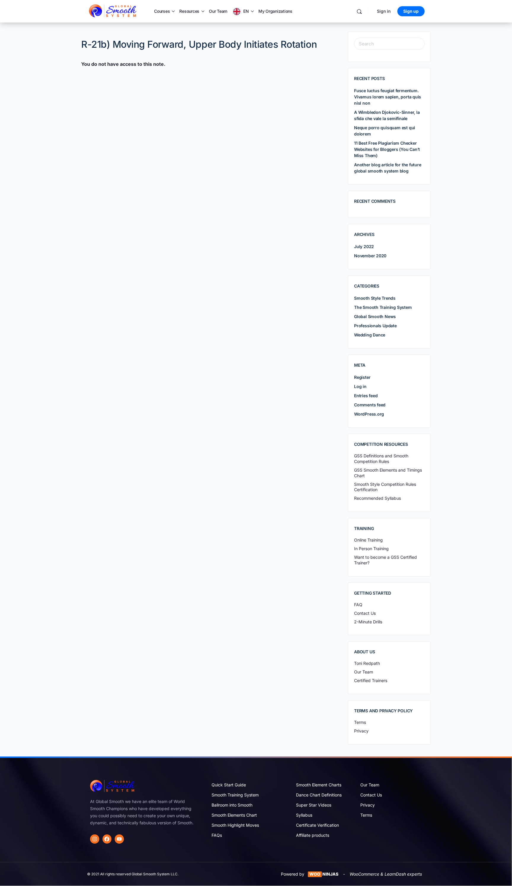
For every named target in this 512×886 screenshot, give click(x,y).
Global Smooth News (375, 316)
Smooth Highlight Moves (235, 825)
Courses (162, 11)
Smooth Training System (235, 794)
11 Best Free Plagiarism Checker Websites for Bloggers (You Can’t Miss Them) (387, 149)
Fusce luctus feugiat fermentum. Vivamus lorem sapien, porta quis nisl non (387, 97)
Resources (189, 11)
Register (362, 377)
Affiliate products (312, 835)
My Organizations (275, 11)
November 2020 (370, 255)
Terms (366, 815)
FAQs (217, 835)
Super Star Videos (313, 804)
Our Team (218, 11)
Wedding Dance (369, 334)
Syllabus (304, 815)
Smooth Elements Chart (234, 815)
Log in (360, 386)
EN (246, 11)
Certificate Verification (317, 825)
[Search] (359, 11)
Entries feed (365, 395)
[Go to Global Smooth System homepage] (113, 11)
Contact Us (371, 794)
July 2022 (364, 246)
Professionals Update (375, 325)
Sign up (411, 11)
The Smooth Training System (383, 307)
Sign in (384, 11)
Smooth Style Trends (375, 298)
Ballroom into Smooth (232, 804)
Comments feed (369, 404)
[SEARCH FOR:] (389, 44)
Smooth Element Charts (318, 784)
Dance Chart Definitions (319, 794)
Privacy (367, 804)
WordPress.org (369, 413)
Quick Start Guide (229, 784)
